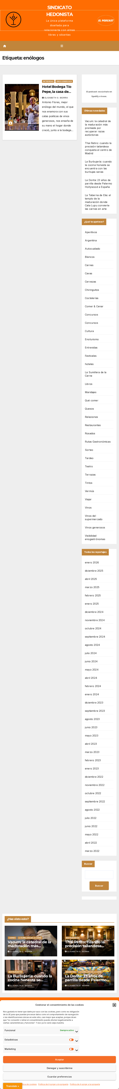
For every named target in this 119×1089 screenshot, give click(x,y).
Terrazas (90, 474)
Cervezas (90, 281)
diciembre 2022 (94, 776)
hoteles (89, 364)
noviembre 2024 (95, 620)
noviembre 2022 (94, 785)
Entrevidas (48, 81)
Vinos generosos (64, 81)
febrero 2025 (93, 595)
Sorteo (89, 449)
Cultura (89, 331)
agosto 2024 (92, 644)
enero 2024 (92, 694)
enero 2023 (92, 768)
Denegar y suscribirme (59, 1068)
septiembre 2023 (95, 710)
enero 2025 (92, 603)
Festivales (91, 355)
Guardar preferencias (59, 1076)
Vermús (89, 491)
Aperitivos (91, 232)
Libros (88, 383)
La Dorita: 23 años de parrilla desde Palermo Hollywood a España (98, 183)
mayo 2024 (92, 669)
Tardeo (89, 458)
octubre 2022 (93, 793)
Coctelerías (91, 298)
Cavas (88, 273)
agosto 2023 (92, 719)
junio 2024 (91, 661)
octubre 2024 (93, 628)
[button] (114, 1004)
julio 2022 (90, 818)
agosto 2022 (92, 809)
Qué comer (91, 400)
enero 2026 (92, 562)
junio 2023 (91, 727)
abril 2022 (91, 842)
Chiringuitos (92, 289)
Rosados (90, 433)
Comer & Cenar (94, 306)
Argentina (91, 240)
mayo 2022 (91, 834)
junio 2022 (91, 826)
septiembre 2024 (95, 636)
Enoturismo (92, 339)
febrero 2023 (93, 760)
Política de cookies (28, 1084)
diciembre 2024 (94, 611)
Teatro (89, 466)
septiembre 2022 (95, 801)
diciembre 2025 (94, 570)
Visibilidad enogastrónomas (95, 537)
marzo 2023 (92, 752)
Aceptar (59, 1059)
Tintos (88, 482)
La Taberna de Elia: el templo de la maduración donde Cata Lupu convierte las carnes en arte (98, 202)
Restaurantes (93, 425)
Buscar (88, 863)
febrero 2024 (93, 686)
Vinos (88, 507)
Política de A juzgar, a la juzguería (53, 1084)
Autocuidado (92, 248)
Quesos (89, 408)
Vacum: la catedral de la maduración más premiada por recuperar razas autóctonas (98, 128)
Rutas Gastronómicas (98, 441)
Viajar (88, 499)
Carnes (89, 265)
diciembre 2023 (94, 702)
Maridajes (90, 392)
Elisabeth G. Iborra (56, 98)
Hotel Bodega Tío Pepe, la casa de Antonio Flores (56, 92)
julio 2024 (91, 653)
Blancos (90, 256)
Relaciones (91, 416)
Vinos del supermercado (93, 517)
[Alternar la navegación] (62, 46)
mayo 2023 (91, 735)
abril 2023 (91, 743)
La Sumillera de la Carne (95, 374)
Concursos (91, 314)
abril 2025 (91, 578)
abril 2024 (91, 677)
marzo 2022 (92, 850)
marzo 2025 (92, 587)
